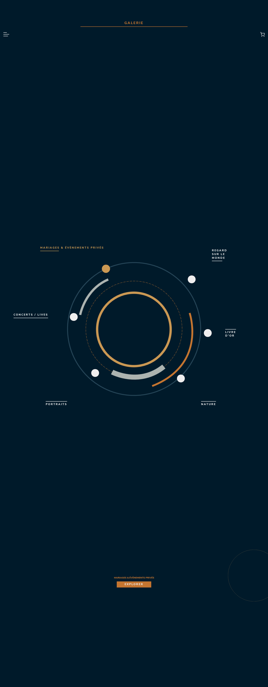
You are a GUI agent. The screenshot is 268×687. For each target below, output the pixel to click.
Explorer (134, 584)
